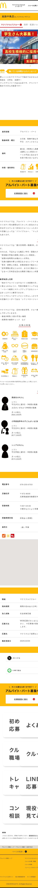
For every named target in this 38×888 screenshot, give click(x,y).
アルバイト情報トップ (6, 858)
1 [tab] (30, 66)
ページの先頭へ (18, 851)
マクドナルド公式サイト (6, 877)
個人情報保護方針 (20, 877)
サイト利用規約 (31, 877)
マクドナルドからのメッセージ (18, 5)
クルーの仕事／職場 (30, 861)
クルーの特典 (28, 864)
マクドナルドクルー (10, 25)
